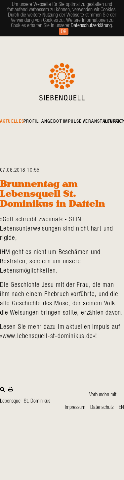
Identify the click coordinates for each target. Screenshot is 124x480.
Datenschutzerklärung (91, 25)
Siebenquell (62, 82)
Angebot (51, 121)
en (121, 407)
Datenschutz (102, 407)
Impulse (72, 121)
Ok (63, 31)
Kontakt (113, 121)
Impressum (75, 407)
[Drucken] (10, 388)
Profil (31, 121)
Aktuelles (12, 121)
